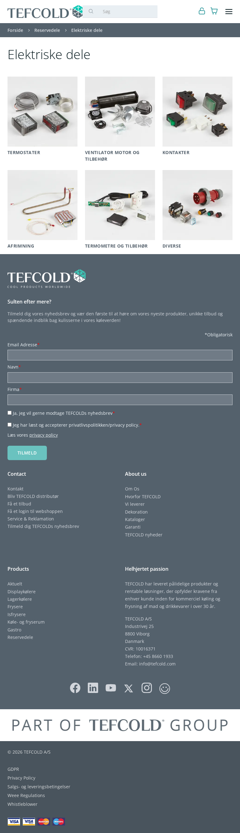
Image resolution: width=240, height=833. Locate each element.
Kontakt (15, 489)
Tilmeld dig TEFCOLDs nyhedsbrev (43, 526)
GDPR (13, 769)
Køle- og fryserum (26, 622)
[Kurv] (214, 12)
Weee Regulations (26, 795)
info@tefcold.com (157, 664)
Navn (14, 367)
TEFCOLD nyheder (143, 535)
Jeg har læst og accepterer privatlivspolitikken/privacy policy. (77, 425)
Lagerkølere (20, 599)
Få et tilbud (19, 504)
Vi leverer (135, 504)
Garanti (133, 527)
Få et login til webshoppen (35, 511)
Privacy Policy (21, 778)
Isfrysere (17, 614)
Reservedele (20, 637)
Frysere (15, 607)
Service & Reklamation (31, 519)
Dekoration (136, 512)
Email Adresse (24, 345)
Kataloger (135, 519)
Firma (15, 389)
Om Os (132, 489)
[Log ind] (202, 12)
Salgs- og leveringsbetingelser (39, 787)
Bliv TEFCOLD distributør (33, 496)
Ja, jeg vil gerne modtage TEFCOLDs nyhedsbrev (64, 413)
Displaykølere (22, 592)
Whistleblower (23, 804)
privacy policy (43, 435)
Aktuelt (15, 584)
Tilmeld (27, 453)
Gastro (14, 630)
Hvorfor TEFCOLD (143, 496)
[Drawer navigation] (228, 12)
